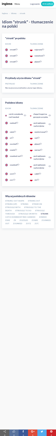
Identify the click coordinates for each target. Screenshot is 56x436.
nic (36, 180)
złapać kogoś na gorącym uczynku (40, 115)
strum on (37, 204)
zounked (13, 165)
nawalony (39, 56)
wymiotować (40, 132)
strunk (12, 49)
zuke (12, 132)
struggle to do (23, 210)
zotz (12, 174)
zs (11, 138)
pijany (37, 62)
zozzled (13, 144)
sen (36, 138)
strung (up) (11, 204)
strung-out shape (14, 201)
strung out (34, 201)
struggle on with (27, 214)
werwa (37, 150)
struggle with (12, 207)
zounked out (15, 156)
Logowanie (35, 4)
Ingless (5, 13)
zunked (13, 123)
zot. (11, 180)
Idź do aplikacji (47, 4)
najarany (38, 49)
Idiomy (14, 13)
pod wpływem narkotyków (39, 124)
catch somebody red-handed (16, 115)
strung (24, 204)
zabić (37, 174)
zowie (12, 150)
